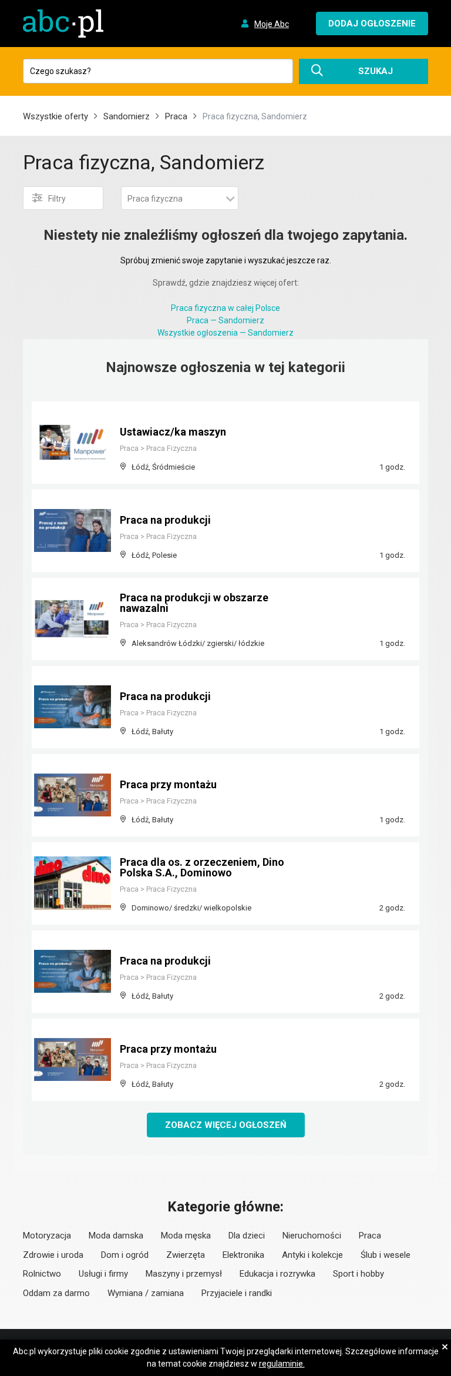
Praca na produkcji (165, 520)
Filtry (57, 198)
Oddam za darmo (56, 1293)
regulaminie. (282, 1363)
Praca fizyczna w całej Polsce (225, 308)
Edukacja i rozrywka (277, 1273)
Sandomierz (126, 116)
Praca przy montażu (168, 784)
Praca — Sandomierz (225, 320)
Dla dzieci (246, 1235)
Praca (176, 116)
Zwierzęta (185, 1255)
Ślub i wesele (385, 1255)
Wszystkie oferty (55, 116)
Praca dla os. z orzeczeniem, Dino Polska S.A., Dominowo (202, 867)
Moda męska (186, 1235)
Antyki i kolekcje (312, 1255)
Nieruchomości (311, 1235)
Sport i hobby (358, 1273)
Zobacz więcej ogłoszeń (226, 1125)
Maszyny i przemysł (184, 1273)
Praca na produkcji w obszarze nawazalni (194, 602)
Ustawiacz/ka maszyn (173, 432)
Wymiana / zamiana (145, 1293)
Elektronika (243, 1255)
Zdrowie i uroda (53, 1255)
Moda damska (116, 1235)
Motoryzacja (47, 1235)
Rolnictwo (42, 1273)
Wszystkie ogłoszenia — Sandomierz (225, 332)
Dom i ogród (125, 1255)
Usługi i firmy (103, 1273)
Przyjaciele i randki (236, 1293)
